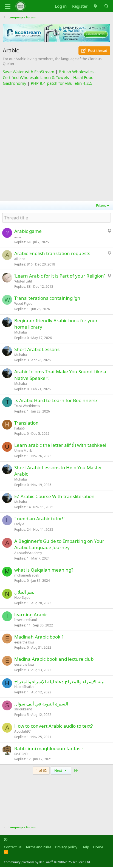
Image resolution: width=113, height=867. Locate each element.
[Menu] (7, 6)
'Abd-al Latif (23, 281)
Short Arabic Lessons (37, 349)
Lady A (19, 524)
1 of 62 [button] (41, 770)
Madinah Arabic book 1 (39, 637)
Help (85, 847)
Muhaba (20, 332)
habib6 (19, 428)
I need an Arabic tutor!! (39, 518)
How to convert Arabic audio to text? (53, 726)
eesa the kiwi (24, 642)
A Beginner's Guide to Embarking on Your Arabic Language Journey (59, 544)
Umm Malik (23, 450)
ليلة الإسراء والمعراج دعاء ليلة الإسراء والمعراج (59, 681)
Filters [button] (101, 205)
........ (17, 236)
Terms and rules (38, 847)
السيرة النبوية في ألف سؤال (41, 704)
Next (58, 770)
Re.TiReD (21, 754)
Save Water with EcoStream (28, 71)
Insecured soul (25, 619)
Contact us (12, 847)
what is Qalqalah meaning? (43, 570)
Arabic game (28, 231)
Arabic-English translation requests (52, 253)
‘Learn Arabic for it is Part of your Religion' (59, 276)
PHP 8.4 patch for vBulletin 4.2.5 (61, 83)
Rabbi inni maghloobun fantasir (48, 748)
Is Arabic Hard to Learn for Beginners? (55, 400)
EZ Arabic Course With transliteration (54, 496)
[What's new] (95, 6)
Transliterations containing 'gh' (47, 298)
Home (98, 847)
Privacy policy (66, 847)
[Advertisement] (56, 142)
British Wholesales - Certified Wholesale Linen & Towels (49, 74)
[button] (6, 839)
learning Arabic (30, 614)
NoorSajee (22, 597)
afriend (19, 258)
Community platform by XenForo (47, 862)
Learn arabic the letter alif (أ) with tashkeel (60, 445)
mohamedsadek (26, 575)
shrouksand (23, 709)
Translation (26, 423)
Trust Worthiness (27, 405)
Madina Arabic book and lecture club (54, 659)
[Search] (106, 6)
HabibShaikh (23, 686)
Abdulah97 (22, 731)
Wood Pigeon (24, 303)
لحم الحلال (24, 592)
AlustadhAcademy (28, 552)
